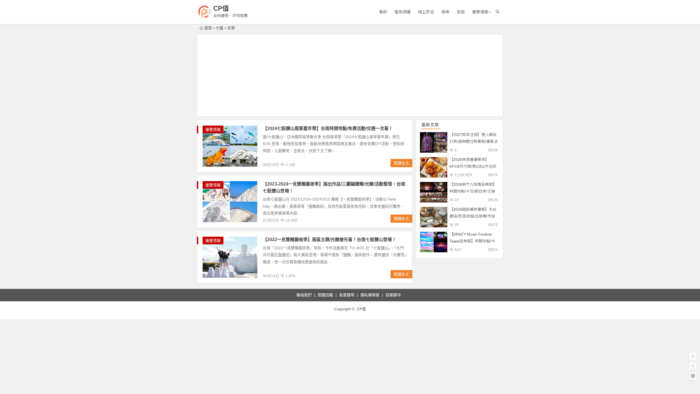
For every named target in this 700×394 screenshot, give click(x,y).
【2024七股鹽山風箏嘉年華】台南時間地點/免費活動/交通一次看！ (328, 128)
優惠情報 (480, 12)
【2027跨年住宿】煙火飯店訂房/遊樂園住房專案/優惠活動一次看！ (474, 141)
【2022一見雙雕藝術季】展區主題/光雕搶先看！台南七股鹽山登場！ (329, 239)
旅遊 (461, 12)
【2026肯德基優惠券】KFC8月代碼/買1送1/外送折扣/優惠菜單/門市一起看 (473, 166)
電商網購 (402, 12)
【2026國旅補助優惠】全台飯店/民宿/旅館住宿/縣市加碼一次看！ (473, 216)
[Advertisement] (350, 75)
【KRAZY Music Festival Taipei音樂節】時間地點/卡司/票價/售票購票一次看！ (472, 241)
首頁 (208, 28)
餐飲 (383, 12)
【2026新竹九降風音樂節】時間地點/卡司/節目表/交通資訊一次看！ (473, 191)
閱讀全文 (401, 163)
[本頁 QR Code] (693, 376)
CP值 (221, 8)
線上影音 (426, 12)
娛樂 (445, 12)
